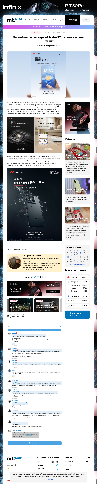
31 (67, 255)
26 (74, 252)
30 (87, 252)
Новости (35, 32)
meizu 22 (20, 316)
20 (87, 259)
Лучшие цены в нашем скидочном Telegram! (48, 27)
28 (81, 252)
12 (84, 257)
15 (71, 259)
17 (77, 259)
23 (74, 261)
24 (68, 252)
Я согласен (48, 479)
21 (67, 261)
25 (71, 252)
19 (84, 259)
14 (67, 259)
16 (74, 259)
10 (77, 257)
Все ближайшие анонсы (77, 264)
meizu (13, 316)
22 (71, 261)
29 (84, 252)
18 (80, 259)
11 (80, 257)
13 (87, 257)
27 (77, 252)
